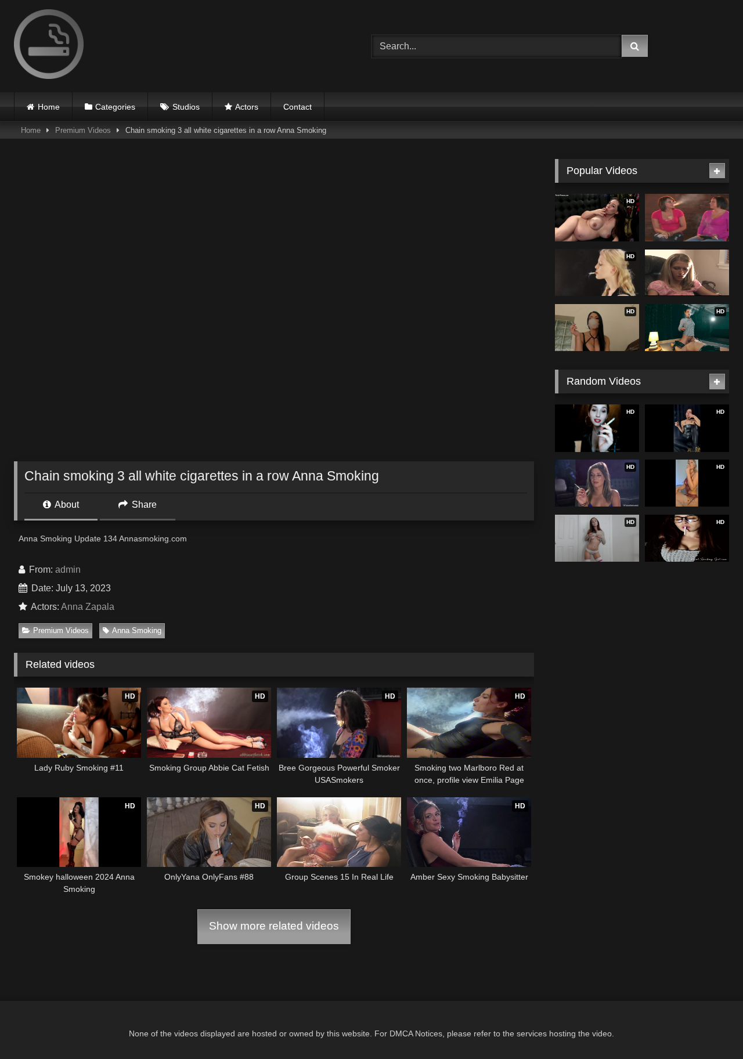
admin (68, 569)
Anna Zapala (87, 607)
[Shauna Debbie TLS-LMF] (687, 273)
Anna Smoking (136, 630)
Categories (115, 106)
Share (143, 504)
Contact (297, 106)
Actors (246, 106)
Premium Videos (83, 130)
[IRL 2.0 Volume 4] (687, 217)
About (66, 504)
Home (49, 106)
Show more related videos (274, 926)
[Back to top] (707, 1024)
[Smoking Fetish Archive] (49, 46)
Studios (186, 106)
